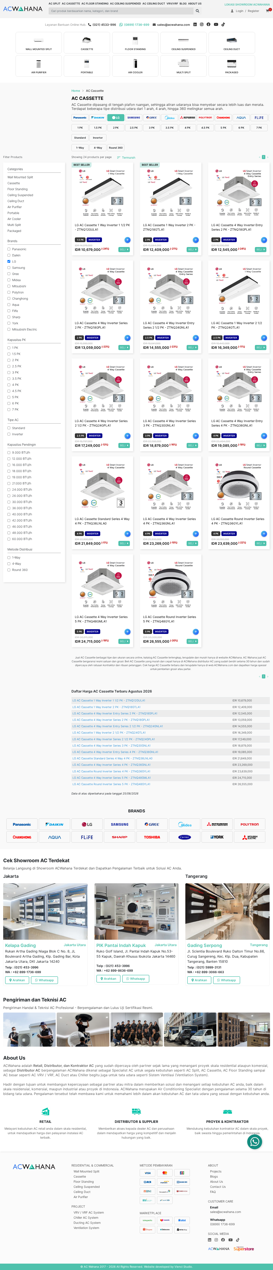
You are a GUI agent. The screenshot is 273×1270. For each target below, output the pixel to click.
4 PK (15, 384)
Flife (15, 311)
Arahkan (19, 980)
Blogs (214, 1176)
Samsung (18, 267)
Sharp (16, 317)
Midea (16, 280)
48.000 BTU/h (22, 532)
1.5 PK (16, 354)
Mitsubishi (19, 286)
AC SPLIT (54, 3)
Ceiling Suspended (87, 1186)
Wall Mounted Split (86, 1171)
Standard (18, 428)
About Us (216, 1181)
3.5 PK (16, 378)
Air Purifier (81, 1197)
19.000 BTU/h (21, 477)
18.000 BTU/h (21, 471)
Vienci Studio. (183, 1266)
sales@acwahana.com (173, 24)
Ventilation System (86, 1228)
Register (253, 11)
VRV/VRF (172, 3)
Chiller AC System (86, 1217)
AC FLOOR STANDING (95, 3)
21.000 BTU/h (21, 483)
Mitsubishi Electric (24, 329)
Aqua (15, 304)
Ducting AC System (87, 1222)
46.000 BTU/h (22, 526)
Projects (215, 1171)
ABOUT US (195, 3)
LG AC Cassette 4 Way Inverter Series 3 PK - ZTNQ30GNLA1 (112, 745)
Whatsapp (46, 980)
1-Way (16, 557)
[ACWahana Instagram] (203, 24)
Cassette (80, 1176)
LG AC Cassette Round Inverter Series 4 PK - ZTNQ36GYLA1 (111, 771)
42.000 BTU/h (22, 520)
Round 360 (20, 570)
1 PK (15, 347)
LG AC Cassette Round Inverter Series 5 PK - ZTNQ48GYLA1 (111, 784)
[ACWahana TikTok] (225, 24)
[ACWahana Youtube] (218, 24)
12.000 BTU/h (21, 458)
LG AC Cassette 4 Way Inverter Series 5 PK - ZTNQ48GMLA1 (112, 777)
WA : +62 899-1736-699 (23, 972)
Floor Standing (84, 1181)
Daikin (16, 255)
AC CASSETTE (71, 3)
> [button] (268, 157)
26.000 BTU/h (22, 495)
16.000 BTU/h (21, 465)
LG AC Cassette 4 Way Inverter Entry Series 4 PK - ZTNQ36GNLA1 (115, 752)
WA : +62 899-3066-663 (205, 972)
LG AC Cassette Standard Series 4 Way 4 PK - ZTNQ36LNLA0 (112, 758)
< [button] (259, 157)
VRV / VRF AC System (89, 1212)
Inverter (17, 434)
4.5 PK (16, 391)
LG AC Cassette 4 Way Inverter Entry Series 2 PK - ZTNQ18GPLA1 (115, 713)
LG (14, 261)
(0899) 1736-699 (136, 24)
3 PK (15, 372)
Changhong (20, 298)
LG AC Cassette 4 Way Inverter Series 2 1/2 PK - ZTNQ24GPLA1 (114, 739)
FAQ (213, 1192)
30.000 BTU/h (22, 502)
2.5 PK (16, 366)
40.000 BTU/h (22, 514)
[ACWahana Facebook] (210, 24)
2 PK (15, 360)
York (15, 323)
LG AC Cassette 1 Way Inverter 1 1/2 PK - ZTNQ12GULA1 (109, 700)
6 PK (15, 403)
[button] (197, 10)
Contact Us (218, 1186)
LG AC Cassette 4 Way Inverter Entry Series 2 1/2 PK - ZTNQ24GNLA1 (118, 726)
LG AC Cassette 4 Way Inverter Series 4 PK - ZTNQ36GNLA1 (112, 764)
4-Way (16, 563)
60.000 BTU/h (22, 539)
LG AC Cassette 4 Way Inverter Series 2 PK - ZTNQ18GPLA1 (111, 719)
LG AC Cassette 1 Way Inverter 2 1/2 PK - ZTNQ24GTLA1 (109, 732)
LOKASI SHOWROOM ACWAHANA (247, 4)
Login (239, 11)
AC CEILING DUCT (153, 3)
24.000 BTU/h (22, 489)
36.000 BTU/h (22, 508)
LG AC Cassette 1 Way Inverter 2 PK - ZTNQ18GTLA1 (107, 707)
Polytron (18, 292)
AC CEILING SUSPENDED (125, 3)
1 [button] (263, 157)
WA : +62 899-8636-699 (114, 970)
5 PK (15, 397)
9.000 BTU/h (21, 452)
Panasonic (19, 249)
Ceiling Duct (82, 1192)
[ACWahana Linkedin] (195, 24)
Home (75, 90)
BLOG (183, 3)
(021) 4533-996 (104, 24)
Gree (15, 274)
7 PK (15, 409)
